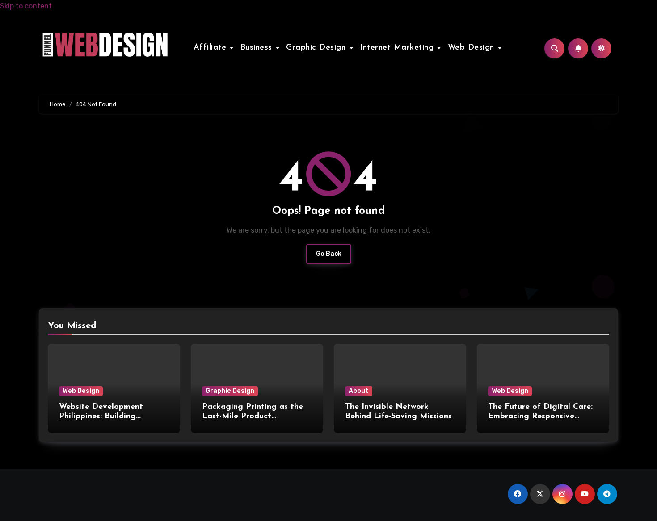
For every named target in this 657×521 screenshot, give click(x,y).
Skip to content (26, 6)
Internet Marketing (398, 48)
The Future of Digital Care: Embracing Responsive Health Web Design (540, 416)
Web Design (472, 48)
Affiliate (211, 48)
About (359, 391)
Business (257, 48)
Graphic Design (317, 48)
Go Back (328, 254)
